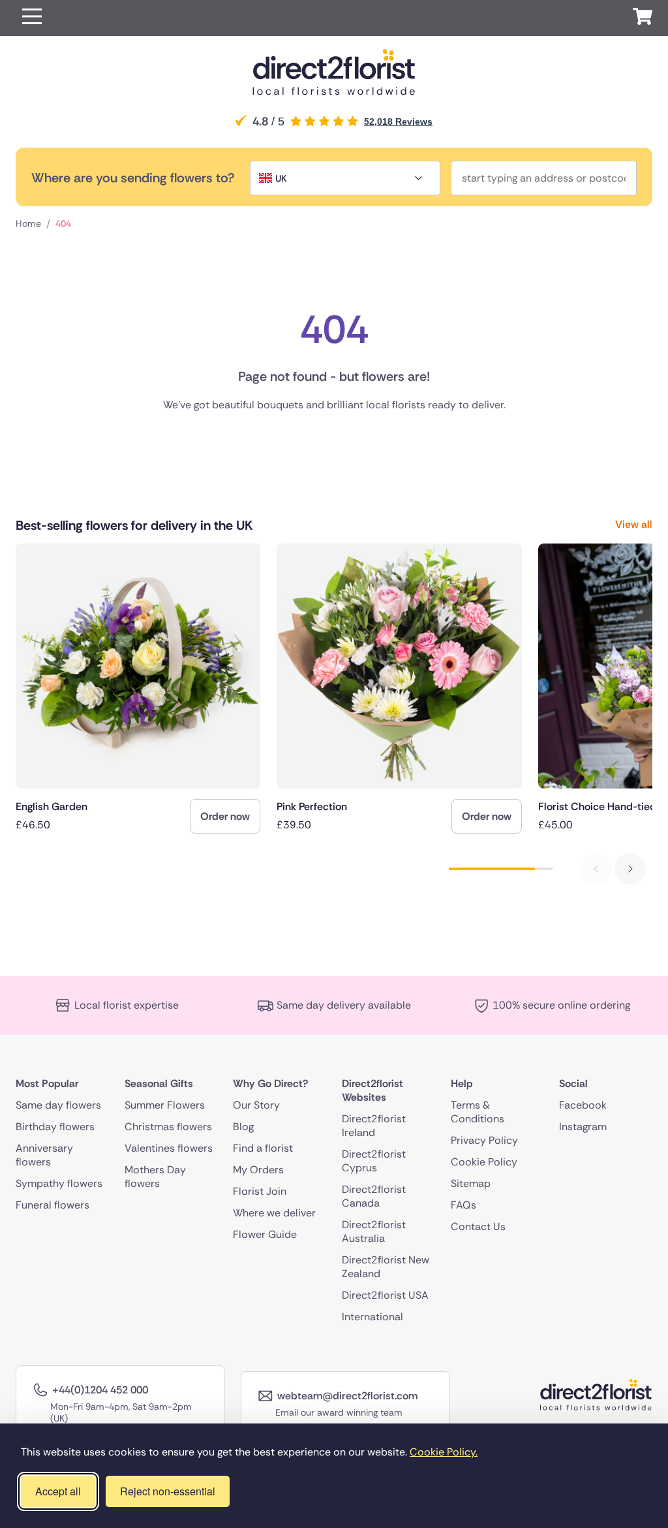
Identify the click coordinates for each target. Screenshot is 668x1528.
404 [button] (63, 223)
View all (633, 524)
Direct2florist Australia (374, 1231)
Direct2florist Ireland (374, 1125)
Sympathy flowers (59, 1183)
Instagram (583, 1126)
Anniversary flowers (44, 1155)
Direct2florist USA (385, 1295)
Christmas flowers (168, 1126)
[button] (32, 18)
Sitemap (471, 1183)
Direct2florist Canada (374, 1196)
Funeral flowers (52, 1205)
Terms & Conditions (477, 1112)
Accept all (58, 1491)
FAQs (463, 1205)
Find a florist (263, 1148)
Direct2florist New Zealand (385, 1266)
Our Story (256, 1105)
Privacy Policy (484, 1140)
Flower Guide (265, 1234)
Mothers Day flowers (155, 1176)
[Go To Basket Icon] (642, 18)
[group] (138, 689)
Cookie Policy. (444, 1452)
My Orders (258, 1170)
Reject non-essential (167, 1491)
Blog (243, 1126)
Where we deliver (274, 1213)
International (372, 1317)
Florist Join (259, 1191)
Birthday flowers (55, 1126)
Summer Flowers (165, 1105)
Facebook (583, 1105)
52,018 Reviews (398, 121)
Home (28, 223)
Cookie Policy (484, 1162)
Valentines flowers (169, 1148)
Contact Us (478, 1226)
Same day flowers (58, 1105)
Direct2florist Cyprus (374, 1161)
